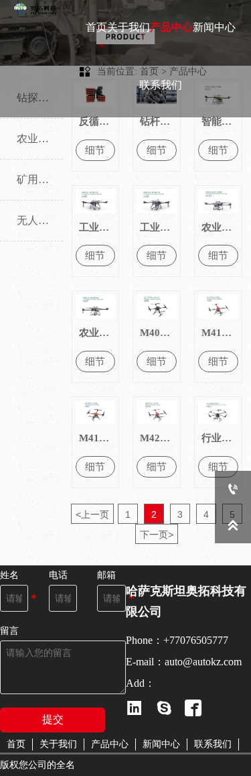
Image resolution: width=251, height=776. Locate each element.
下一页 (156, 534)
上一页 (92, 514)
